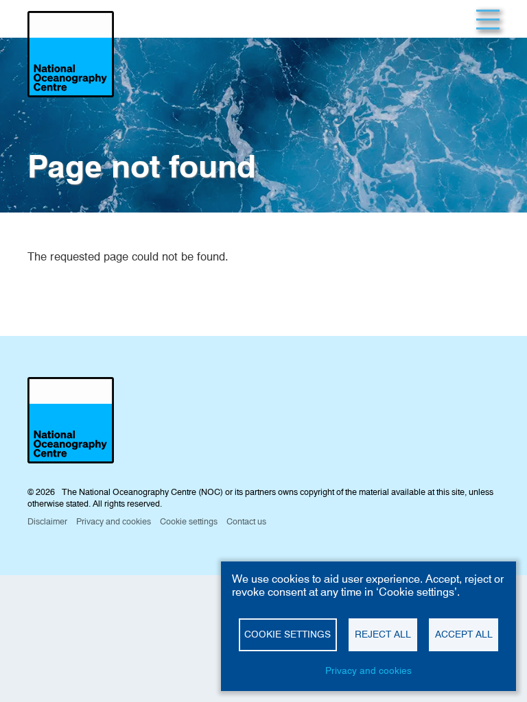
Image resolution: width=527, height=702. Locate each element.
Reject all (383, 634)
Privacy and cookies (368, 670)
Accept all (464, 634)
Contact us (246, 521)
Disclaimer (47, 521)
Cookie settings (287, 634)
